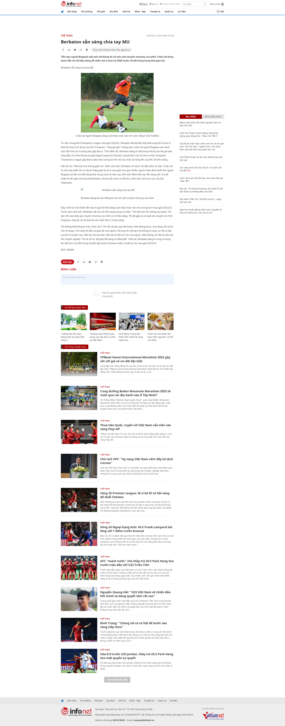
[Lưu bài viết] (87, 50)
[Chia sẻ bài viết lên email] (75, 50)
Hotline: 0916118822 (171, 4)
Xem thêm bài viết (117, 679)
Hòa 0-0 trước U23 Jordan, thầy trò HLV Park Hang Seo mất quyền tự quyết (136, 656)
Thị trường (86, 11)
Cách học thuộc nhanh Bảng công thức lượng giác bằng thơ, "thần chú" (199, 134)
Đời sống (72, 11)
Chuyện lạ (155, 11)
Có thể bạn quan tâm (75, 307)
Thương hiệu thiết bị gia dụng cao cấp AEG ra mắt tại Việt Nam (102, 336)
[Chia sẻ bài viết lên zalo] (69, 50)
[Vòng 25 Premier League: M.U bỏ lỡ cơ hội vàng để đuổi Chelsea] (79, 500)
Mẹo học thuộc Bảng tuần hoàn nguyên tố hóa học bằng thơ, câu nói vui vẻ (201, 211)
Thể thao (67, 35)
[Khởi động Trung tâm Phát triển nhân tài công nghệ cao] (132, 321)
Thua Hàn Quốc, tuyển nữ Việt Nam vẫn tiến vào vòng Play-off (135, 427)
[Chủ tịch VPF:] (79, 466)
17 (216, 136)
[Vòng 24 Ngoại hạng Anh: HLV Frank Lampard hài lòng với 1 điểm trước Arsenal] (79, 534)
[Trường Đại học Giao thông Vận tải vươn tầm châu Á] (74, 321)
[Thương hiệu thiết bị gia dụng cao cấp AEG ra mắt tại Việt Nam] (103, 321)
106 (188, 170)
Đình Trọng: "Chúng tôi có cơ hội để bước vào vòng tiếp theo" (133, 625)
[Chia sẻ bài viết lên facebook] (63, 50)
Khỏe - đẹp (140, 11)
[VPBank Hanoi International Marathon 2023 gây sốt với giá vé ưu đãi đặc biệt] (79, 364)
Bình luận (67, 262)
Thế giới (101, 11)
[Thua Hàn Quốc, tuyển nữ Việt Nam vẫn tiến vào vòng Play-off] (79, 432)
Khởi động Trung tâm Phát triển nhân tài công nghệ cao (131, 336)
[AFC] (79, 568)
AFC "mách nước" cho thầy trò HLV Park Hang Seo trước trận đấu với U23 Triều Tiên (137, 563)
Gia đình (114, 11)
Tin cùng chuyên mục (75, 346)
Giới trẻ (126, 11)
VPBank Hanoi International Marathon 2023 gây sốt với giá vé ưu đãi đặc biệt (135, 359)
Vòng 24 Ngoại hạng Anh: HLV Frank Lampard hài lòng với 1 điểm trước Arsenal (136, 529)
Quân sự (169, 11)
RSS (222, 11)
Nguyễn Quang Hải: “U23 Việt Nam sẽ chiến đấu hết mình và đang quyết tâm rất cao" (135, 594)
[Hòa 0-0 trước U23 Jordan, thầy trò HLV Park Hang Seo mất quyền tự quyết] (79, 661)
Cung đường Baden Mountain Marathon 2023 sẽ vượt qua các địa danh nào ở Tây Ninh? (135, 393)
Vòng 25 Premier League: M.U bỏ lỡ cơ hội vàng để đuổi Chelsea (135, 495)
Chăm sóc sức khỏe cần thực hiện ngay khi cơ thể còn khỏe (160, 336)
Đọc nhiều (191, 116)
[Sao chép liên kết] (81, 50)
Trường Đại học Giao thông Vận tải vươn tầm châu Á (72, 336)
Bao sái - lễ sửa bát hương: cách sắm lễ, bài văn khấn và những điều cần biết (201, 190)
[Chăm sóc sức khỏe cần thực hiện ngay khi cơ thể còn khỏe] (161, 321)
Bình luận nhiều (213, 116)
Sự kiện (182, 11)
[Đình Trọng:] (79, 630)
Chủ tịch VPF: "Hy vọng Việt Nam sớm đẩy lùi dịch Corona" (136, 461)
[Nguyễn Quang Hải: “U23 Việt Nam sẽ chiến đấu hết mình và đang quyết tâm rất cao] (79, 599)
